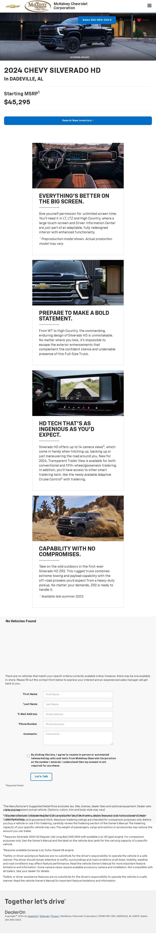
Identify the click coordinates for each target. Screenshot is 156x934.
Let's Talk (41, 776)
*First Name (30, 694)
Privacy (55, 916)
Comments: (30, 734)
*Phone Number (27, 724)
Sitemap (44, 916)
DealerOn (33, 916)
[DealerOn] (15, 912)
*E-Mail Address (27, 714)
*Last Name (30, 704)
